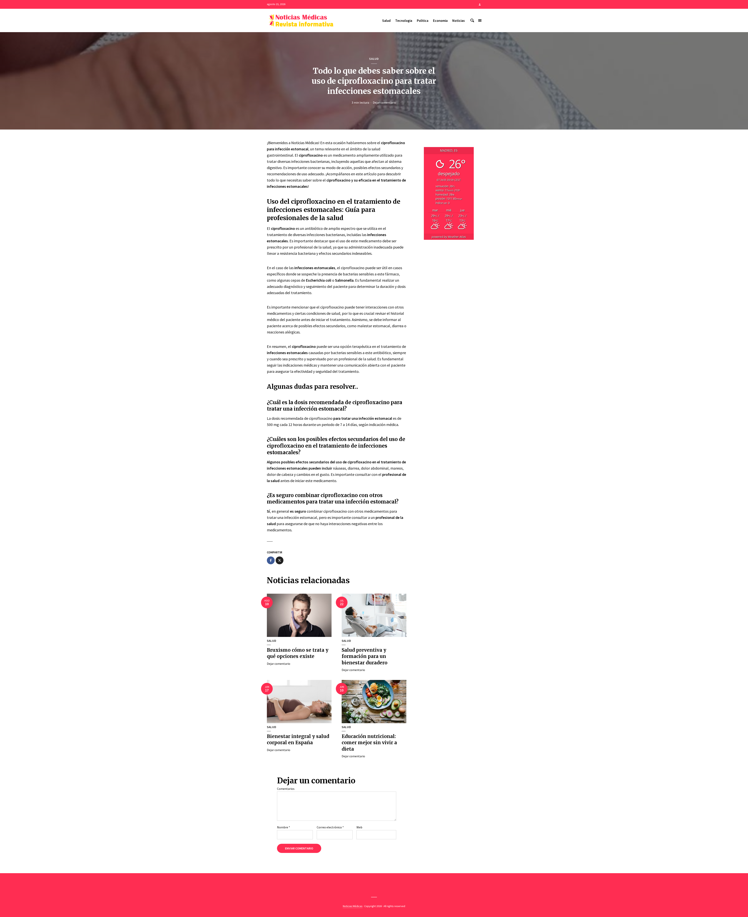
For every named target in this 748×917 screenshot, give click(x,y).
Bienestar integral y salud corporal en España (298, 739)
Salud (386, 20)
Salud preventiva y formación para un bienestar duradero (364, 656)
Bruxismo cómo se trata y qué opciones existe (297, 653)
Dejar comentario (384, 102)
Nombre (283, 827)
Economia (440, 20)
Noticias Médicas (353, 906)
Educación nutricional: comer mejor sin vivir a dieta (369, 742)
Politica (422, 20)
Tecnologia (403, 20)
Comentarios (286, 789)
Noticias (458, 20)
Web (359, 827)
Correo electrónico (330, 827)
